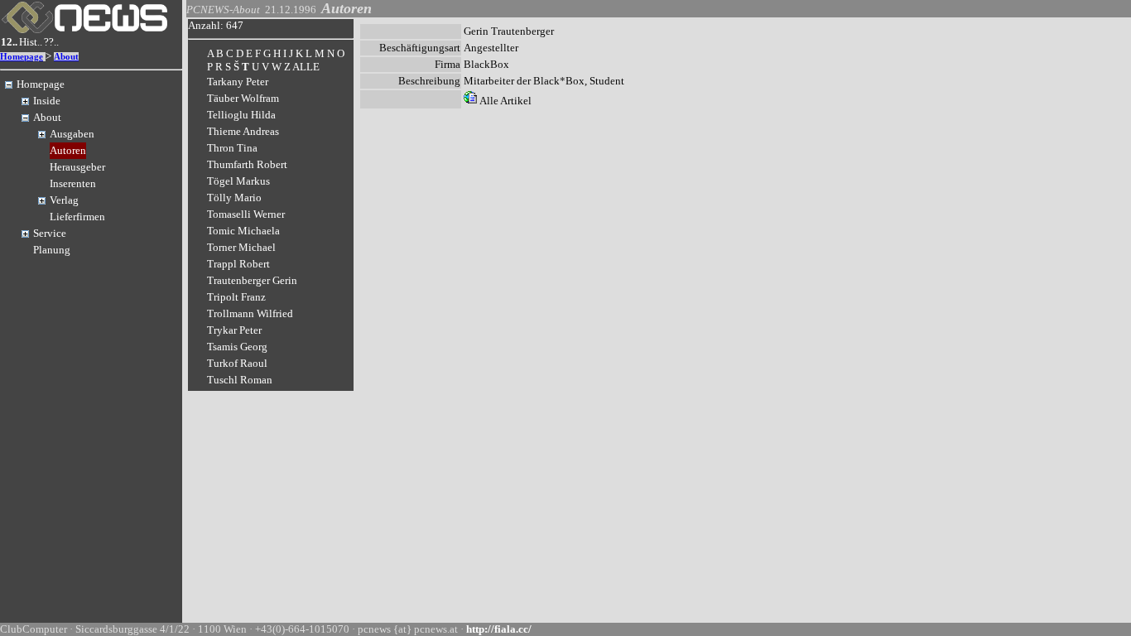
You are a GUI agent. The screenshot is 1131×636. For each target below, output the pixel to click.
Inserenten (73, 183)
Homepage (21, 56)
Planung (51, 249)
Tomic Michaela (243, 230)
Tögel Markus (238, 181)
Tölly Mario (234, 197)
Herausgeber (77, 167)
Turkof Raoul (237, 363)
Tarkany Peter (237, 81)
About (66, 56)
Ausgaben (72, 134)
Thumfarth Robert (247, 164)
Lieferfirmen (77, 216)
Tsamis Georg (237, 346)
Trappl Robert (238, 264)
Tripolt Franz (236, 297)
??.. (51, 42)
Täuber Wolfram (243, 98)
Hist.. (30, 42)
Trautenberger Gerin (252, 280)
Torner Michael (241, 247)
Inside (46, 100)
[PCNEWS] (84, 29)
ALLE (306, 66)
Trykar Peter (234, 330)
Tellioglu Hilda (241, 114)
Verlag (64, 200)
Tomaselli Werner (246, 214)
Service (49, 233)
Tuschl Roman (239, 379)
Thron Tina (232, 148)
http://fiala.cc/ (499, 629)
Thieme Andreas (243, 131)
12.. (9, 42)
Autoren (68, 150)
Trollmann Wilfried (250, 313)
